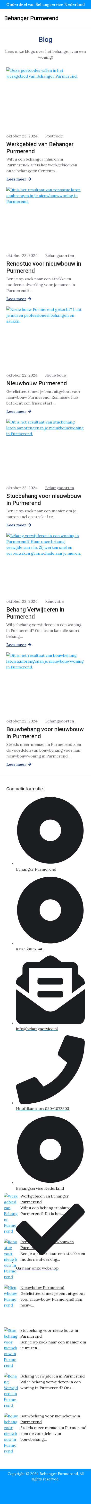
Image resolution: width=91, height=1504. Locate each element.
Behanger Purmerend (31, 18)
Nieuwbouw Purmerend (42, 1287)
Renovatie (54, 601)
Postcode (54, 136)
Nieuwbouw (56, 375)
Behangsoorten (59, 255)
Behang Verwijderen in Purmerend (52, 1376)
